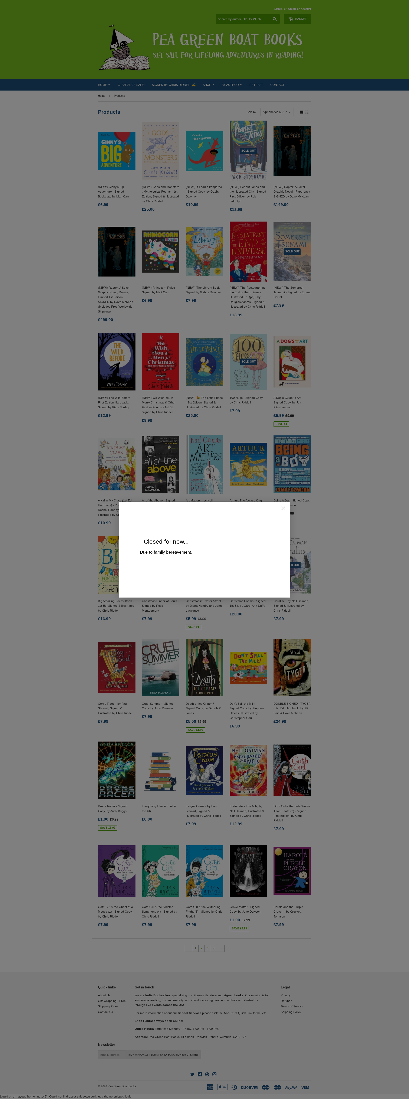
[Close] (283, 508)
